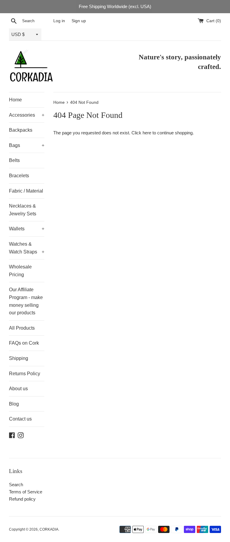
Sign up (79, 21)
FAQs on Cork (24, 343)
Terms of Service (25, 491)
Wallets (26, 228)
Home (15, 99)
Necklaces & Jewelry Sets (22, 209)
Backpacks (20, 130)
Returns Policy (24, 373)
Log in (59, 21)
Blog (14, 403)
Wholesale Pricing (20, 270)
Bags (26, 145)
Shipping (18, 358)
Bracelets (19, 175)
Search (16, 484)
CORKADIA (49, 529)
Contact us (20, 418)
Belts (14, 160)
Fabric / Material (26, 190)
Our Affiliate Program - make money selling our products (26, 301)
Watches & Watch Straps (26, 247)
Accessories (26, 115)
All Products (22, 328)
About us (18, 388)
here (147, 132)
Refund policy (22, 499)
